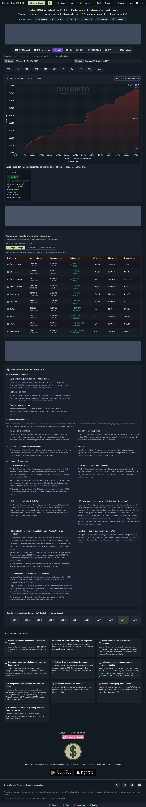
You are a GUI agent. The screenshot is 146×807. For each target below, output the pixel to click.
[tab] (15, 78)
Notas (73, 764)
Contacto (117, 764)
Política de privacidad (39, 764)
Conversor (109, 3)
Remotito (130, 3)
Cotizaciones (60, 3)
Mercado (88, 3)
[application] (73, 124)
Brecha (121, 3)
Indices (73, 3)
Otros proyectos (88, 764)
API (78, 764)
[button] (73, 161)
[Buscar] (50, 3)
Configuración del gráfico (129, 78)
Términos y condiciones (59, 764)
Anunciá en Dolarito (104, 764)
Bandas (99, 3)
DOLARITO (15, 3)
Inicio (27, 764)
